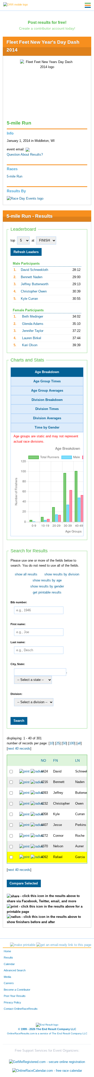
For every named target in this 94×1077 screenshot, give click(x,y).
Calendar (9, 964)
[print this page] (22, 945)
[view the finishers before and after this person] (37, 771)
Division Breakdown (47, 400)
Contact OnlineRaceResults (21, 1008)
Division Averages (47, 418)
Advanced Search (15, 970)
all (79, 743)
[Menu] (88, 5)
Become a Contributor (17, 989)
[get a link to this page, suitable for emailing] (63, 945)
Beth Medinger (32, 316)
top (13, 240)
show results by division (61, 574)
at (33, 240)
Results (8, 957)
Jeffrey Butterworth (34, 284)
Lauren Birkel (31, 338)
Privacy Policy (12, 1002)
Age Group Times (47, 381)
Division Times (47, 409)
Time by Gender (47, 427)
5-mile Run (14, 176)
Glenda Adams (32, 324)
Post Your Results (15, 995)
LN (77, 760)
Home (7, 951)
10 (51, 743)
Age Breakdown (47, 372)
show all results (26, 574)
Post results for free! (47, 22)
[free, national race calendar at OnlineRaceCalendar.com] (47, 1070)
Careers (9, 983)
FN (55, 760)
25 (58, 743)
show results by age (47, 580)
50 (64, 743)
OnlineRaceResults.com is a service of (47, 1033)
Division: (16, 693)
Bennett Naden (31, 277)
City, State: (18, 664)
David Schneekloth (34, 270)
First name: (18, 624)
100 (71, 743)
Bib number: (19, 602)
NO (43, 760)
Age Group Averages (47, 390)
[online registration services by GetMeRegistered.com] (47, 1060)
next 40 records (19, 748)
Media (7, 976)
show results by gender (47, 586)
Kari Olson (29, 345)
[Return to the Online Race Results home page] (15, 4)
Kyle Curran (29, 299)
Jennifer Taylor (32, 331)
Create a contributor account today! (47, 28)
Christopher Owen (34, 291)
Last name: (18, 642)
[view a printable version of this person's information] (24, 771)
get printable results (47, 592)
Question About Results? (25, 154)
